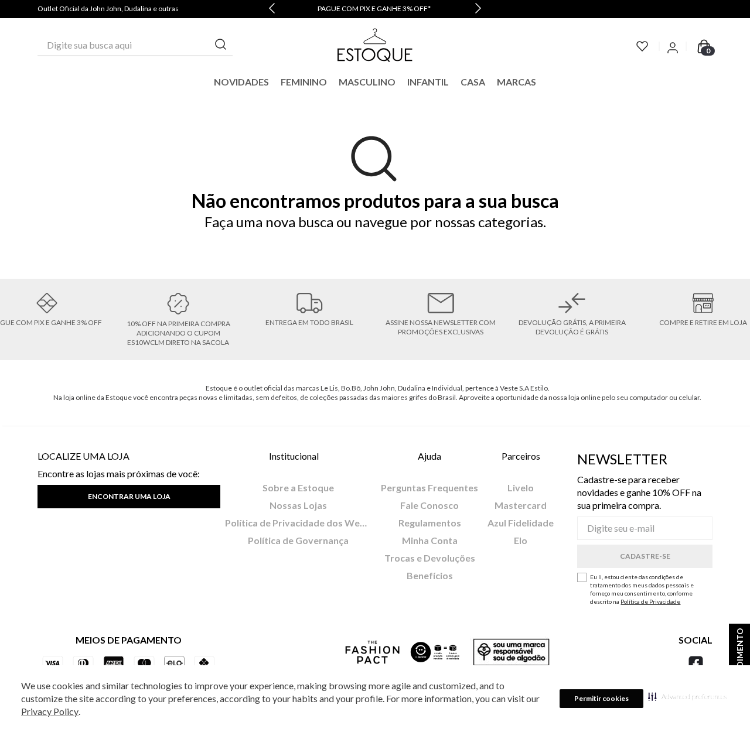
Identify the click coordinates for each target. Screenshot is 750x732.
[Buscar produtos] (221, 45)
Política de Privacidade (650, 601)
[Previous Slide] (271, 9)
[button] (687, 696)
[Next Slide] (478, 9)
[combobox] (135, 45)
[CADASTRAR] (644, 556)
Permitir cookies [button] (601, 698)
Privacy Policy (50, 711)
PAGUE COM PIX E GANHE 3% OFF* (374, 8)
